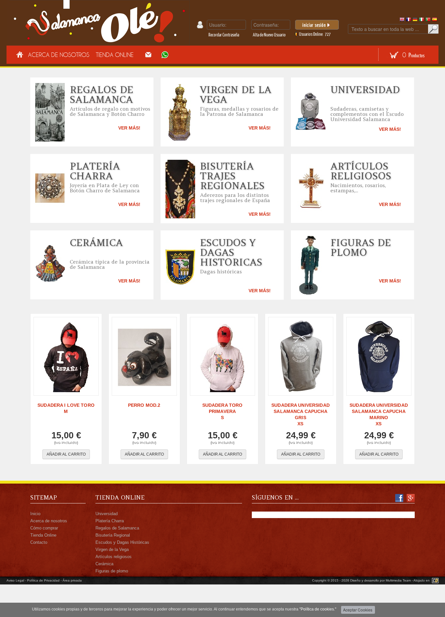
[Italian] (421, 20)
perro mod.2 (144, 405)
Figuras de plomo (360, 247)
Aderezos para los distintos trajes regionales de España (235, 197)
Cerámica (96, 242)
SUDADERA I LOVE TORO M (65, 408)
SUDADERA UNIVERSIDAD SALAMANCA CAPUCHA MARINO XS (379, 414)
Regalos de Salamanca (101, 94)
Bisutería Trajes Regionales (232, 176)
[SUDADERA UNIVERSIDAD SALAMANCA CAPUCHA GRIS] (300, 356)
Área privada (72, 580)
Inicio (35, 513)
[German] (415, 20)
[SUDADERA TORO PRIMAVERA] (222, 356)
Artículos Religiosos (360, 171)
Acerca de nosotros (48, 520)
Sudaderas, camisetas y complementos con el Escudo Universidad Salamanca (367, 113)
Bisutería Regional (112, 535)
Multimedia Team (398, 580)
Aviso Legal (15, 580)
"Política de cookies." (317, 609)
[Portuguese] (428, 20)
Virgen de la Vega (235, 94)
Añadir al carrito (66, 454)
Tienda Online (115, 54)
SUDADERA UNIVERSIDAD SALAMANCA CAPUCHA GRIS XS (300, 414)
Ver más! (129, 127)
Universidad (365, 89)
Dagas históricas (221, 271)
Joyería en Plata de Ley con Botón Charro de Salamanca (105, 188)
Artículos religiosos (113, 556)
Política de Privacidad (43, 580)
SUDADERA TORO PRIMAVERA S (222, 411)
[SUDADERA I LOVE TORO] (66, 356)
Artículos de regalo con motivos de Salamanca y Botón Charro (110, 111)
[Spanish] (434, 20)
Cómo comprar (44, 528)
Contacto (38, 542)
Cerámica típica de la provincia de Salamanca (110, 264)
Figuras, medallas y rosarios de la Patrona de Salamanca (239, 111)
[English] (402, 20)
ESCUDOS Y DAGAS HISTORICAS (231, 252)
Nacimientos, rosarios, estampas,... (358, 188)
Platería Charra (95, 171)
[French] (408, 20)
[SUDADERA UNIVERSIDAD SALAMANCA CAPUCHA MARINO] (378, 356)
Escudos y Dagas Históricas (122, 542)
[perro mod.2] (144, 356)
